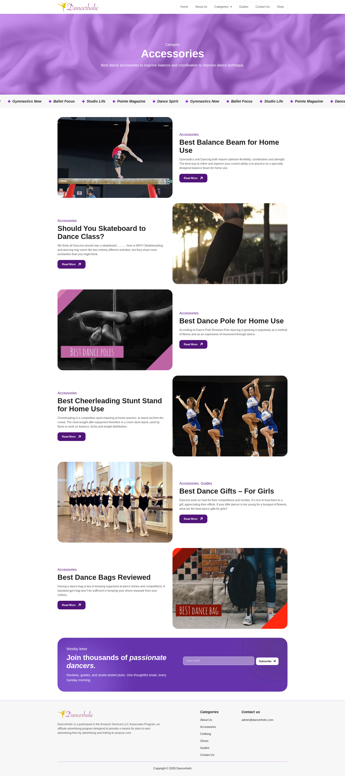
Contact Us (263, 6)
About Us (201, 6)
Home (184, 6)
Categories (221, 6)
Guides (243, 6)
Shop (280, 6)
